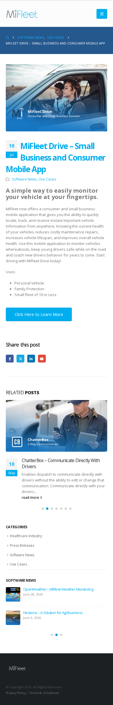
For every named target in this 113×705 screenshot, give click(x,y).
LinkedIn (31, 358)
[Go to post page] (56, 426)
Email (42, 358)
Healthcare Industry (26, 530)
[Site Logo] (22, 14)
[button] (101, 14)
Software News (24, 179)
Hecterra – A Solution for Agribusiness (58, 460)
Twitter (20, 358)
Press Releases (22, 539)
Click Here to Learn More (39, 314)
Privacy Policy (16, 687)
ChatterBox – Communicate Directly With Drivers (60, 606)
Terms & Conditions (44, 687)
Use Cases (47, 179)
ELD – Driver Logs (36, 583)
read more (31, 491)
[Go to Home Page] (7, 37)
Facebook (10, 358)
